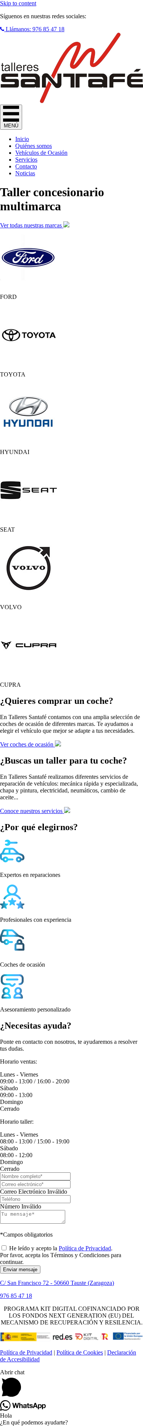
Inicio (22, 139)
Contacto (26, 166)
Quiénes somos (33, 146)
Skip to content (18, 3)
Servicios (26, 159)
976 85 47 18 (16, 1296)
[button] (32, 29)
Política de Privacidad (85, 1248)
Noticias (25, 173)
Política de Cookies (79, 1352)
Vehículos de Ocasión (41, 152)
